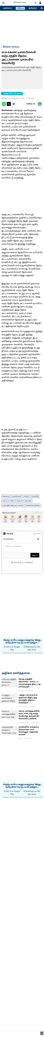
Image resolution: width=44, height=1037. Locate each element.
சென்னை (6, 496)
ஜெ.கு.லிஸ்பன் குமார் (12, 93)
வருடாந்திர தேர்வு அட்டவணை (13, 505)
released (19, 501)
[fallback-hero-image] (9, 682)
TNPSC (12, 501)
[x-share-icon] (9, 105)
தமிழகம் (33, 8)
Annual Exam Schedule (33, 505)
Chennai (26, 496)
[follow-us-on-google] (40, 104)
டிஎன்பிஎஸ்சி (16, 496)
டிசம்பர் (5, 501)
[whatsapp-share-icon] (4, 105)
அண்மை (7, 8)
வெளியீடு (35, 496)
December (28, 501)
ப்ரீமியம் (20, 8)
